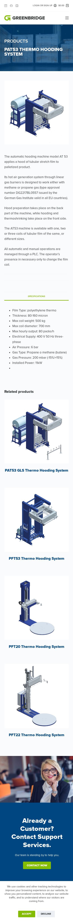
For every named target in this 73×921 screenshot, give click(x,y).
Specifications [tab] (36, 296)
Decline (46, 913)
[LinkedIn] (5, 5)
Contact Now (37, 865)
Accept (26, 913)
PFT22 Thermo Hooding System (36, 735)
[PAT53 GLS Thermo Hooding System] (36, 432)
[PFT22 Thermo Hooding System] (36, 696)
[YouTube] (17, 5)
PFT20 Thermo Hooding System (36, 646)
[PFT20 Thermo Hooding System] (36, 608)
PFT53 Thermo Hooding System (36, 558)
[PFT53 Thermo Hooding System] (36, 520)
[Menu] (67, 18)
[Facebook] (11, 5)
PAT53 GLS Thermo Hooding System (36, 470)
